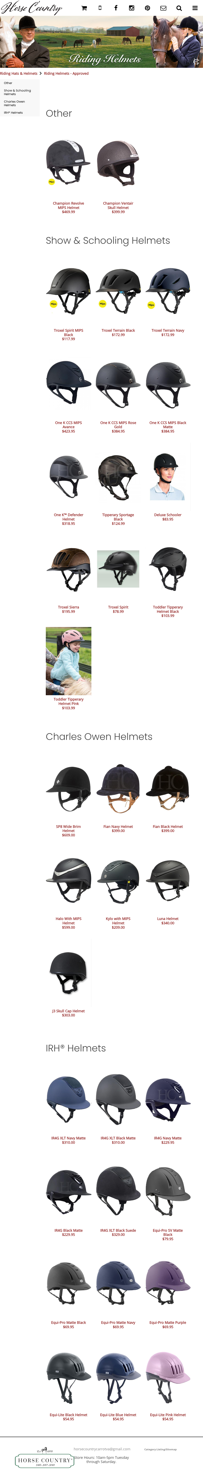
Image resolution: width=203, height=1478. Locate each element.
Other (8, 83)
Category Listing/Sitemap (160, 1449)
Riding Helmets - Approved (66, 73)
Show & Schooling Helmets (17, 92)
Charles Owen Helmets (14, 103)
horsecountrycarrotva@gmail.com (102, 1449)
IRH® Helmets (13, 112)
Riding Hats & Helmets (18, 73)
